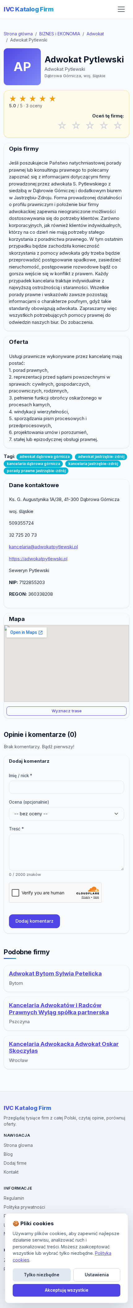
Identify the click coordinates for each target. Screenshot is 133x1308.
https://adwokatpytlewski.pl (38, 559)
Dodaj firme (15, 1163)
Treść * (16, 828)
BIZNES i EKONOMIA (59, 33)
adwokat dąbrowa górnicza (44, 456)
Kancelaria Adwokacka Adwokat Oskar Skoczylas (64, 1047)
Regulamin (14, 1198)
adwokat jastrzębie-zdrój (101, 456)
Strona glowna (18, 1145)
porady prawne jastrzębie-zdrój (36, 470)
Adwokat (95, 33)
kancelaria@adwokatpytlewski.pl (43, 547)
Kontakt (11, 1172)
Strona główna (18, 33)
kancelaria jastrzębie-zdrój (93, 463)
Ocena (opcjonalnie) (29, 802)
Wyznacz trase (67, 710)
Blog (8, 1154)
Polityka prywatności (24, 1207)
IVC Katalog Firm (29, 9)
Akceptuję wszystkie (66, 1290)
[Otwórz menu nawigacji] (121, 9)
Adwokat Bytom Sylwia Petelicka (55, 973)
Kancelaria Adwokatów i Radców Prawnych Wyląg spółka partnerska (59, 1009)
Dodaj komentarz (34, 921)
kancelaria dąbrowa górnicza (33, 463)
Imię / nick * (20, 775)
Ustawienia (97, 1274)
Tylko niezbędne (41, 1274)
